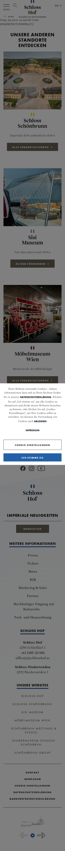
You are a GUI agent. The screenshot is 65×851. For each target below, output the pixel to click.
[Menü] (7, 5)
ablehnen (40, 421)
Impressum (33, 430)
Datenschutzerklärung (35, 397)
